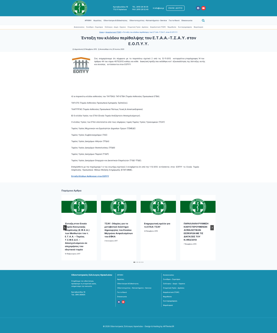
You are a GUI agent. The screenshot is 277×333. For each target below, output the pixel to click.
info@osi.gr (159, 8)
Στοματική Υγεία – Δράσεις (138, 27)
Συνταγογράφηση (185, 27)
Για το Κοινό (174, 20)
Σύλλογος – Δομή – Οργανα (115, 27)
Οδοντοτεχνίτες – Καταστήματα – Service (148, 20)
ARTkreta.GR (168, 326)
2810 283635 (80, 295)
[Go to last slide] (65, 227)
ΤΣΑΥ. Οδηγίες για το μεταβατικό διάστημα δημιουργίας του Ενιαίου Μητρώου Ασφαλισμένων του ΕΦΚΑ (119, 230)
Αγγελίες (97, 20)
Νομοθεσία (172, 27)
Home (101, 32)
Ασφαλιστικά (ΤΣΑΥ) (158, 27)
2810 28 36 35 (142, 7)
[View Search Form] (203, 20)
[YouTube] (203, 8)
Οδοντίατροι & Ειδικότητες (115, 20)
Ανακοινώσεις (79, 27)
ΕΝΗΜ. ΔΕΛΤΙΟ (175, 8)
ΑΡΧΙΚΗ (88, 20)
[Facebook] (198, 8)
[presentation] (79, 207)
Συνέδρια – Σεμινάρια (94, 27)
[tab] (134, 262)
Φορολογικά (198, 27)
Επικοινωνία (187, 20)
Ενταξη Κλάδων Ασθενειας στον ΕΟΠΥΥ (90, 176)
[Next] (212, 227)
